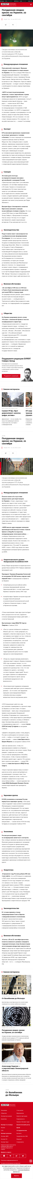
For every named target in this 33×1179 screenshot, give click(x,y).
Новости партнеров (21, 1116)
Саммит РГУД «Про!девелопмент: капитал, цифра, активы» (11, 413)
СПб (2, 1130)
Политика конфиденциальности (9, 1160)
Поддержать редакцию (11, 376)
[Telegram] (23, 1156)
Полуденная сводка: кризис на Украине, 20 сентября (13, 1031)
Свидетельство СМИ (22, 1136)
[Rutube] (16, 1156)
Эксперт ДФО (5, 1136)
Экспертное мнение (8, 1063)
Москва (3, 1127)
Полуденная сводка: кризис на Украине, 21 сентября (14, 441)
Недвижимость (20, 1119)
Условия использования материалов (10, 1163)
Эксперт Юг (4, 1139)
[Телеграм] (5, 25)
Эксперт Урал (4, 1142)
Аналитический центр (23, 1124)
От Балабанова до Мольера (13, 998)
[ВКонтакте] (12, 25)
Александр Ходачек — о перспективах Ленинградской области (15, 1068)
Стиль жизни (6, 996)
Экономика (4, 1110)
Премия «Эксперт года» (23, 1122)
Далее (3, 435)
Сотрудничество (21, 1130)
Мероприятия (6, 408)
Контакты (18, 1133)
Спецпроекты (20, 1142)
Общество (5, 1027)
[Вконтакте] (10, 1156)
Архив (18, 1127)
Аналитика (4, 1119)
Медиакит (19, 1139)
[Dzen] (4, 1156)
